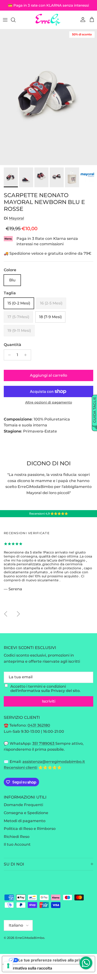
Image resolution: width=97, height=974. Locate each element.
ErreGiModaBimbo (29, 938)
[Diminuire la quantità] (8, 355)
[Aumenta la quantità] (27, 355)
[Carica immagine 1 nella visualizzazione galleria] (48, 97)
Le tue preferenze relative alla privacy (53, 960)
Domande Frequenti (23, 805)
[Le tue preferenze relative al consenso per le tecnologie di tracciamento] (8, 965)
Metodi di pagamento (24, 821)
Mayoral (16, 218)
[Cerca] (15, 20)
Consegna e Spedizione (26, 813)
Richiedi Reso (16, 836)
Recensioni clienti (20, 767)
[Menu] (5, 20)
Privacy (58, 690)
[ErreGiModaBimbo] (48, 19)
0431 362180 (39, 725)
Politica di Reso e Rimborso (30, 828)
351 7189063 (43, 743)
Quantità (12, 344)
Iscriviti (48, 701)
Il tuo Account (17, 844)
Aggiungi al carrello (48, 375)
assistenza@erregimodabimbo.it (53, 761)
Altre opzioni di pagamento (48, 402)
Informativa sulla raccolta (29, 968)
